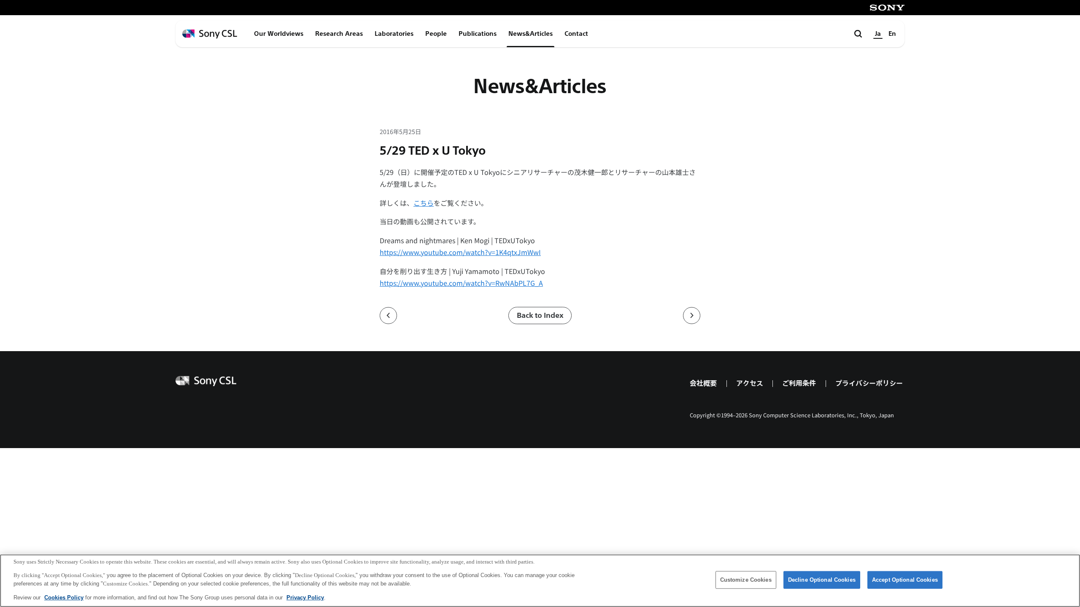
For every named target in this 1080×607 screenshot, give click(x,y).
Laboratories (394, 34)
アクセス (749, 383)
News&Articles (530, 34)
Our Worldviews (278, 34)
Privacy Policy (305, 597)
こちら (423, 203)
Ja (878, 34)
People (436, 34)
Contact (576, 34)
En (892, 34)
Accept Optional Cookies (905, 580)
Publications (478, 34)
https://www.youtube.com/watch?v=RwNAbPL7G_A (461, 283)
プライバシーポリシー (869, 383)
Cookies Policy (64, 597)
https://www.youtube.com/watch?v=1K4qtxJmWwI (460, 252)
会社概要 (703, 383)
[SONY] (887, 7)
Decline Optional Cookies (822, 580)
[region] (540, 580)
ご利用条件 (799, 383)
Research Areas (339, 34)
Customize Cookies (746, 580)
